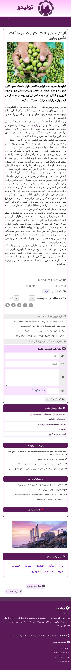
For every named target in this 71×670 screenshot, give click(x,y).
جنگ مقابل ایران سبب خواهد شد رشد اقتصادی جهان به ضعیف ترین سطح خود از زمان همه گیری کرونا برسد (37, 452)
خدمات (16, 565)
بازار (60, 565)
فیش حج (62, 429)
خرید (60, 571)
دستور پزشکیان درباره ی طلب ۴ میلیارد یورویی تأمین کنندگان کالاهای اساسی (37, 468)
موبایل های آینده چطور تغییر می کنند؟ (52, 489)
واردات (34, 125)
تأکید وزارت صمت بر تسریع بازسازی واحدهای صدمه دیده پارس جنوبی (39, 321)
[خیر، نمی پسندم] (16, 298)
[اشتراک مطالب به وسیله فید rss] (7, 305)
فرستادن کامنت (54, 398)
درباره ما (65, 648)
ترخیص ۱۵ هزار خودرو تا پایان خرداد (52, 459)
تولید (46, 291)
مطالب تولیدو (34, 586)
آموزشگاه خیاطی (57, 419)
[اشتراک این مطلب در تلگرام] (30, 305)
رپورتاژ (28, 565)
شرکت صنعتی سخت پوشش (52, 424)
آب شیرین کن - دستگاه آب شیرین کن (48, 414)
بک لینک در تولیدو (61, 652)
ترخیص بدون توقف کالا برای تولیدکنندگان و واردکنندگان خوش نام (40, 335)
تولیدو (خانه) (13, 591)
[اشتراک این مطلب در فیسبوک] (25, 305)
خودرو (35, 571)
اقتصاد (40, 565)
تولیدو (25, 7)
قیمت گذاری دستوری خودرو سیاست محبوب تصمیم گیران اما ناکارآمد (40, 464)
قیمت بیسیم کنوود (57, 434)
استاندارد (48, 571)
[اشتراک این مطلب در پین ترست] (13, 305)
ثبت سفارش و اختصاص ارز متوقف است (51, 499)
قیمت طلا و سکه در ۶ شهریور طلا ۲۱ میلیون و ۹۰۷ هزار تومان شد (41, 485)
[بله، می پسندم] (32, 298)
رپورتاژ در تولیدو (62, 657)
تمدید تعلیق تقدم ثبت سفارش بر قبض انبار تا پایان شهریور (42, 326)
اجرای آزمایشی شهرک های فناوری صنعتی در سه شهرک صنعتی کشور (40, 331)
